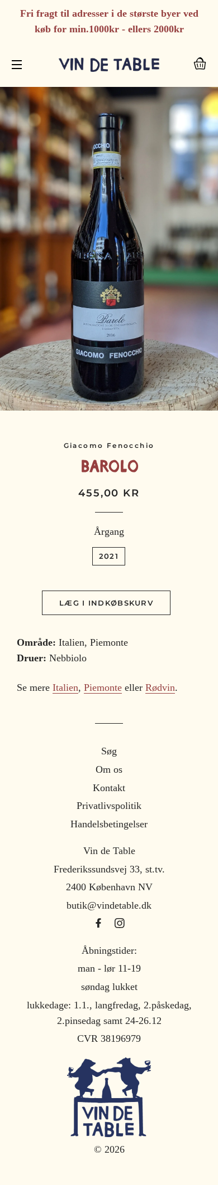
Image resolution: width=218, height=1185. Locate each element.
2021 (109, 556)
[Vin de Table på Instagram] (120, 923)
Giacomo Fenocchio (109, 445)
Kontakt (109, 787)
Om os (109, 769)
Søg (109, 751)
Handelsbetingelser (109, 824)
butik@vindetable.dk (109, 905)
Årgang (109, 531)
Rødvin (160, 687)
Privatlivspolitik (109, 805)
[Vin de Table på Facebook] (99, 923)
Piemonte (103, 687)
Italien (65, 687)
